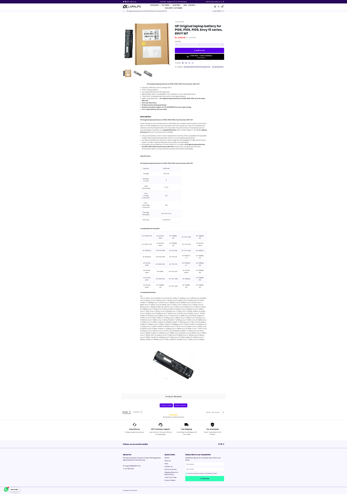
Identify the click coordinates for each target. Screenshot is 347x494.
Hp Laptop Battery (217, 67)
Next (169, 42)
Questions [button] (136, 412)
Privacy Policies (169, 480)
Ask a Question (181, 405)
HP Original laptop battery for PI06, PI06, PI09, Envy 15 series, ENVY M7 (147, 11)
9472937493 (128, 469)
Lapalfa (135, 490)
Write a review (167, 405)
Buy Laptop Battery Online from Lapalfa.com (197, 67)
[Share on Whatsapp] (221, 11)
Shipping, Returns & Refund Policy (171, 473)
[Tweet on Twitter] (219, 11)
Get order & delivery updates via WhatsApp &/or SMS (202, 473)
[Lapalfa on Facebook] (126, 2)
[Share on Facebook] (218, 11)
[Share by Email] (223, 11)
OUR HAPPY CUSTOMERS (173, 8)
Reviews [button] (125, 412)
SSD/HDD (192, 5)
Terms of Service (170, 469)
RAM (185, 5)
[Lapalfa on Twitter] (123, 2)
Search (167, 458)
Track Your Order (170, 477)
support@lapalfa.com (132, 466)
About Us (167, 461)
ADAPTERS (177, 5)
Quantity (178, 41)
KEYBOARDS (155, 5)
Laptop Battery (179, 22)
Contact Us (168, 466)
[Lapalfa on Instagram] (128, 2)
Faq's (166, 464)
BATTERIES (166, 5)
